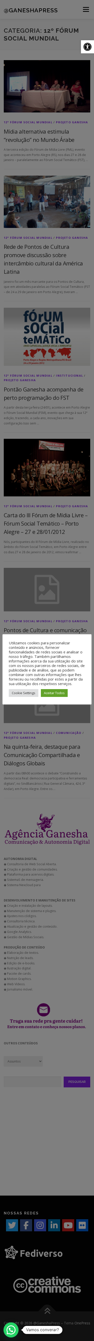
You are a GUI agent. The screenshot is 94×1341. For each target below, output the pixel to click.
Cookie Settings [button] (23, 693)
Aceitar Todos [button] (54, 693)
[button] (87, 46)
